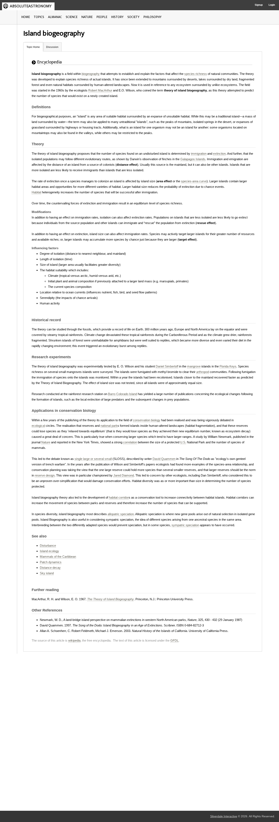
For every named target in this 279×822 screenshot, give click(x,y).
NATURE (87, 17)
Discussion (52, 47)
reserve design (45, 475)
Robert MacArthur (100, 90)
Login (272, 4)
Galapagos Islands (192, 159)
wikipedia (74, 640)
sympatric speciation (185, 525)
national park (108, 425)
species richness (195, 73)
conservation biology (146, 420)
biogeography (91, 73)
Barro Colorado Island (122, 394)
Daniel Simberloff (167, 366)
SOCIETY (133, 17)
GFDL (174, 640)
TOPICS (39, 17)
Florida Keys (228, 366)
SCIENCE (71, 17)
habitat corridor (119, 497)
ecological (38, 425)
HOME (25, 17)
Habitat (36, 192)
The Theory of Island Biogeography (110, 599)
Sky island (47, 573)
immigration (198, 153)
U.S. (183, 442)
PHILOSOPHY (152, 17)
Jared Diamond (123, 475)
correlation (130, 442)
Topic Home (33, 47)
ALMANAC (55, 17)
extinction (219, 153)
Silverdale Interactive (223, 816)
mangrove (194, 366)
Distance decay (50, 567)
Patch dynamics (50, 562)
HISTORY (117, 17)
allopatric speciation (121, 514)
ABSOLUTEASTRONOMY (30, 6)
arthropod (202, 372)
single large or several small (93, 459)
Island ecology (49, 551)
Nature (45, 442)
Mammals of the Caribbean (58, 556)
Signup (259, 4)
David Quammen (164, 459)
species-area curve (194, 181)
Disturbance (48, 545)
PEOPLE (101, 17)
